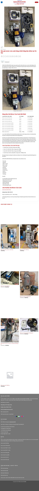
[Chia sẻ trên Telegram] (20, 56)
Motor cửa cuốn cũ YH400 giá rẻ (25, 296)
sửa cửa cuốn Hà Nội (7, 439)
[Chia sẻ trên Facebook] (3, 56)
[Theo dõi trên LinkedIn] (20, 416)
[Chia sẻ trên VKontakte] (14, 56)
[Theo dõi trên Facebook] (15, 416)
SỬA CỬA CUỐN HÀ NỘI (6, 189)
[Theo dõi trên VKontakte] (23, 416)
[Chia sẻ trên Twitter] (7, 56)
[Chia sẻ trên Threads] (9, 56)
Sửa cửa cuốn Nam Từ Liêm (6, 447)
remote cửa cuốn (21, 477)
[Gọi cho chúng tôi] (17, 416)
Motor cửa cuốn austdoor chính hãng (7, 249)
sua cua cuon (3, 477)
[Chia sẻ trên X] (5, 56)
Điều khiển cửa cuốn (14, 477)
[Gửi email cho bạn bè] (11, 56)
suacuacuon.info (5, 411)
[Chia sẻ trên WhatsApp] (2, 56)
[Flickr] (22, 416)
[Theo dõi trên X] (16, 416)
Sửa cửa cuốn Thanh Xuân (5, 445)
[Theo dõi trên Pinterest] (18, 416)
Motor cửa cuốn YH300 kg (5, 286)
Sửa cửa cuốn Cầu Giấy (5, 459)
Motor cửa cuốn (3, 49)
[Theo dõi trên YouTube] (21, 416)
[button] (1, 2)
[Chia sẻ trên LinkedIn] (16, 56)
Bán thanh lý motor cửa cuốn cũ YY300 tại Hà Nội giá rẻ (9, 344)
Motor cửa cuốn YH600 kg (5, 385)
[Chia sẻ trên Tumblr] (18, 56)
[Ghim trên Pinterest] (13, 56)
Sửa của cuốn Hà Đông (5, 443)
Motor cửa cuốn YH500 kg (24, 249)
